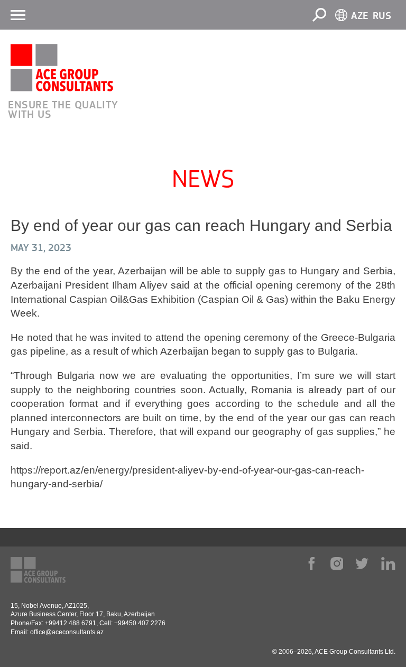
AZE (359, 16)
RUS (382, 16)
